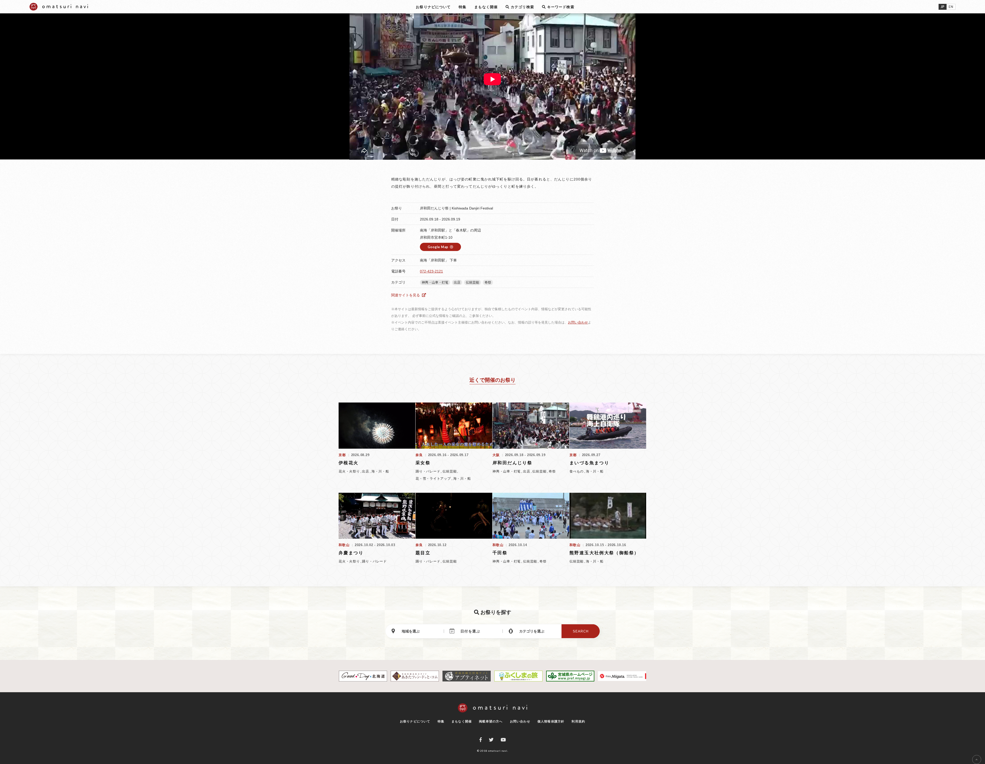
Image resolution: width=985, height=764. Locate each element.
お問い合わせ (578, 322)
